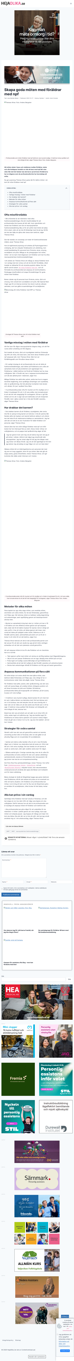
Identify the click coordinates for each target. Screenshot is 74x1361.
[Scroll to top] (4, 1354)
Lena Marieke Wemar (12, 98)
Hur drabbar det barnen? (17, 197)
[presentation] (20, 917)
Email (29, 882)
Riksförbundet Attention (13, 767)
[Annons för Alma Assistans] (37, 74)
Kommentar (6, 860)
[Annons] (37, 54)
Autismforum (31, 765)
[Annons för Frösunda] (37, 1217)
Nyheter (41, 98)
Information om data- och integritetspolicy (64, 1343)
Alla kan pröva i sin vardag (18, 206)
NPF (8, 831)
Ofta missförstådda (15, 192)
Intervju (37, 98)
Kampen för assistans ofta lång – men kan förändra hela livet (18, 963)
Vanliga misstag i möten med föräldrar (22, 195)
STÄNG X (65, 1316)
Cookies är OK (65, 1350)
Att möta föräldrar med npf (28, 267)
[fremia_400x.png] (18, 1079)
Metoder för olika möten (17, 199)
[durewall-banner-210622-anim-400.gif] (56, 1116)
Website (53, 882)
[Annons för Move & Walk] (37, 1244)
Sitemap (18, 1340)
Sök (2, 976)
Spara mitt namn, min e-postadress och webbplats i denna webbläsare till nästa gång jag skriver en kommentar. (24, 888)
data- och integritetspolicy (67, 1328)
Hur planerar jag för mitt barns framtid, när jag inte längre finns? (19, 931)
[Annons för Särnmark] (37, 1189)
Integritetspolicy (7, 1340)
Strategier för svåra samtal (18, 204)
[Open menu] (71, 3)
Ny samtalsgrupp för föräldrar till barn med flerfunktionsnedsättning (53, 931)
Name (4, 882)
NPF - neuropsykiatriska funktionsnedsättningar (25, 831)
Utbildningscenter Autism (16, 765)
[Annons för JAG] (56, 1057)
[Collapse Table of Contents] (66, 188)
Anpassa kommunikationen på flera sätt (22, 201)
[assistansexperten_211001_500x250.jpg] (37, 1162)
